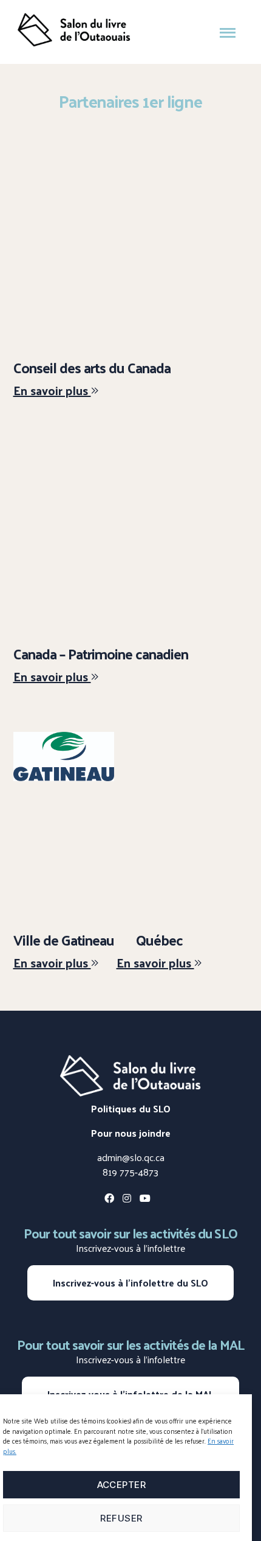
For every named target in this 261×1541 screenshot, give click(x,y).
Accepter (121, 1484)
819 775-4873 (130, 1172)
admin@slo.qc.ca (130, 1157)
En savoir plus (52, 390)
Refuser (121, 1518)
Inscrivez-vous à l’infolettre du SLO (130, 1282)
